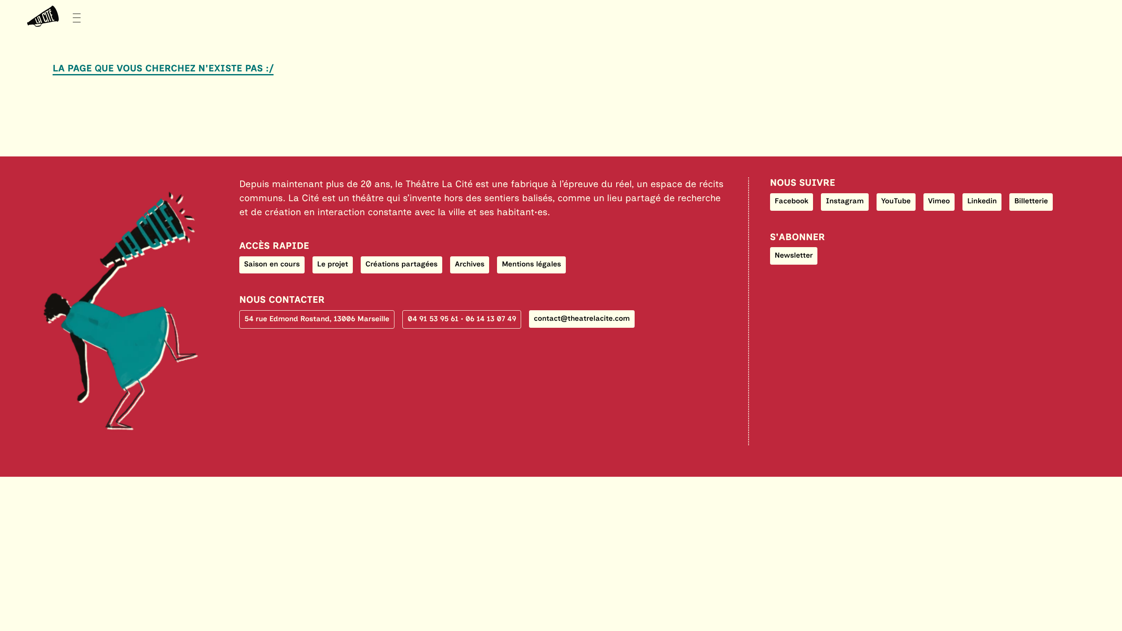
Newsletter (793, 255)
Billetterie (1031, 201)
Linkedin (982, 201)
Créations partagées (402, 264)
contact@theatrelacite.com (582, 318)
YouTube (896, 201)
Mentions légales (531, 264)
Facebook (791, 201)
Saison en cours (272, 264)
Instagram (845, 201)
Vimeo (939, 201)
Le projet (332, 264)
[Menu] (51, 16)
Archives (469, 264)
